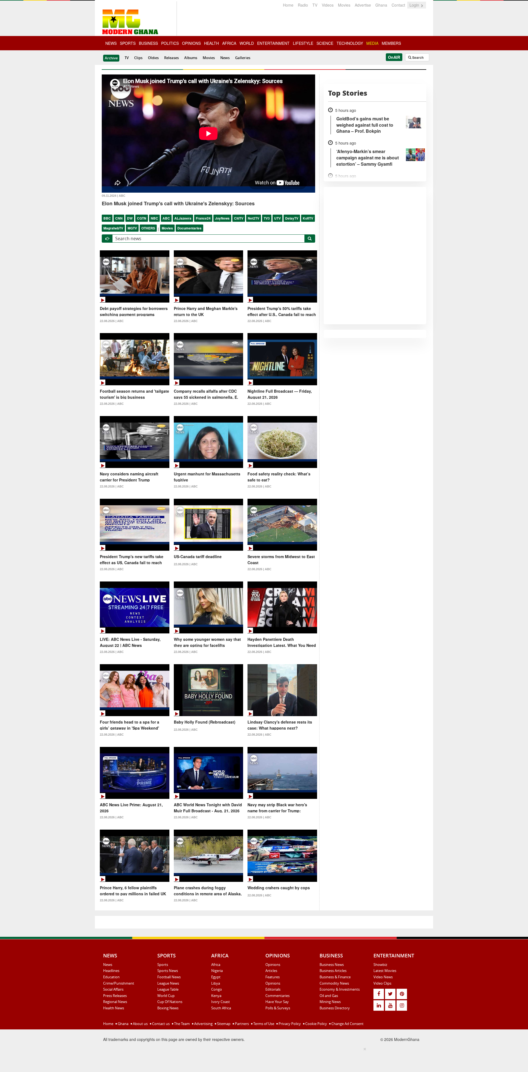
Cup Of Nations (169, 1001)
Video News (383, 976)
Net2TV (253, 218)
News (225, 57)
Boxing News (167, 1007)
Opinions (272, 964)
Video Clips (382, 983)
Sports (162, 964)
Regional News (115, 1001)
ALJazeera (182, 218)
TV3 (267, 218)
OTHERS (148, 228)
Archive (111, 58)
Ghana (381, 5)
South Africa (221, 1007)
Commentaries (277, 995)
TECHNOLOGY (350, 43)
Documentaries (189, 228)
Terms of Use (263, 1023)
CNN (119, 218)
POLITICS (170, 43)
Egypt (216, 976)
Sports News (167, 970)
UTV (277, 218)
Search (417, 57)
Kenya (216, 995)
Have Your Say (277, 1001)
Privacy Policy (289, 1023)
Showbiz (380, 964)
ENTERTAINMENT (273, 43)
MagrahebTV (113, 228)
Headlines (111, 970)
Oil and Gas (329, 995)
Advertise (363, 5)
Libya (215, 983)
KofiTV (308, 218)
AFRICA (229, 43)
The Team (181, 1023)
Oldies (153, 57)
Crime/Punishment (118, 983)
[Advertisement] (262, 1058)
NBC (154, 218)
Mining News (330, 1001)
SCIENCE (325, 43)
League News (168, 983)
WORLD (247, 43)
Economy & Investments (340, 989)
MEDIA (372, 43)
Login (414, 5)
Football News (169, 976)
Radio (303, 5)
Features (272, 976)
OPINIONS (191, 43)
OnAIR (394, 57)
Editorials (272, 989)
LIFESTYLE (303, 43)
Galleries (242, 57)
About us (140, 1023)
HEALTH (211, 43)
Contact (398, 5)
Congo (216, 989)
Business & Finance (335, 976)
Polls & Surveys (277, 1007)
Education (111, 976)
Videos (328, 5)
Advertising (203, 1023)
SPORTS (128, 43)
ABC (166, 218)
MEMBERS (391, 43)
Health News (113, 1007)
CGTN (141, 218)
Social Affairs (113, 989)
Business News (332, 964)
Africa (215, 964)
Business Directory (335, 1007)
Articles (271, 970)
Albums (190, 57)
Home (288, 5)
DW (130, 218)
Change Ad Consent (347, 1023)
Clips (138, 57)
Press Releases (115, 995)
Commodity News (334, 983)
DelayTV (291, 218)
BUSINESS (148, 43)
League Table (167, 989)
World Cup (166, 995)
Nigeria (217, 970)
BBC (107, 218)
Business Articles (333, 970)
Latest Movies (384, 970)
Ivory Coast (220, 1001)
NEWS (111, 43)
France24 (203, 218)
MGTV (132, 228)
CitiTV (238, 218)
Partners (241, 1023)
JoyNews (222, 218)
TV (314, 5)
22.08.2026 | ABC (112, 321)
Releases (171, 57)
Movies (344, 5)
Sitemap (223, 1023)
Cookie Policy (315, 1023)
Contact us (160, 1023)
